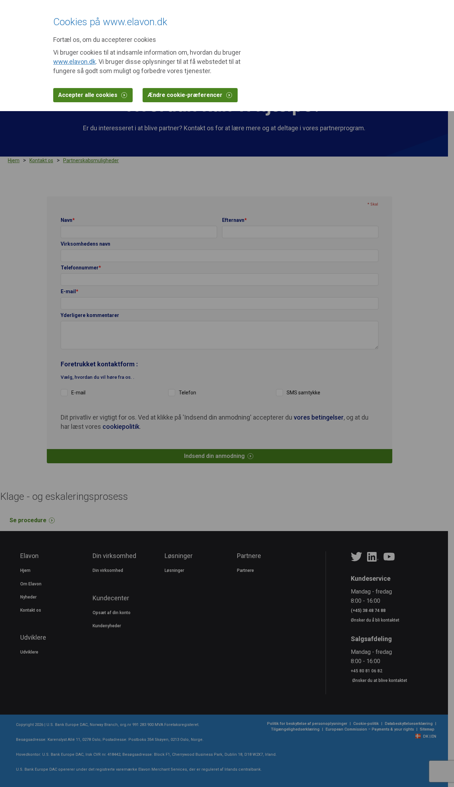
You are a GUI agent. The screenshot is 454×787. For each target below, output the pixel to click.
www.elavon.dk (74, 61)
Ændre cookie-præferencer (186, 95)
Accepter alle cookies (88, 95)
